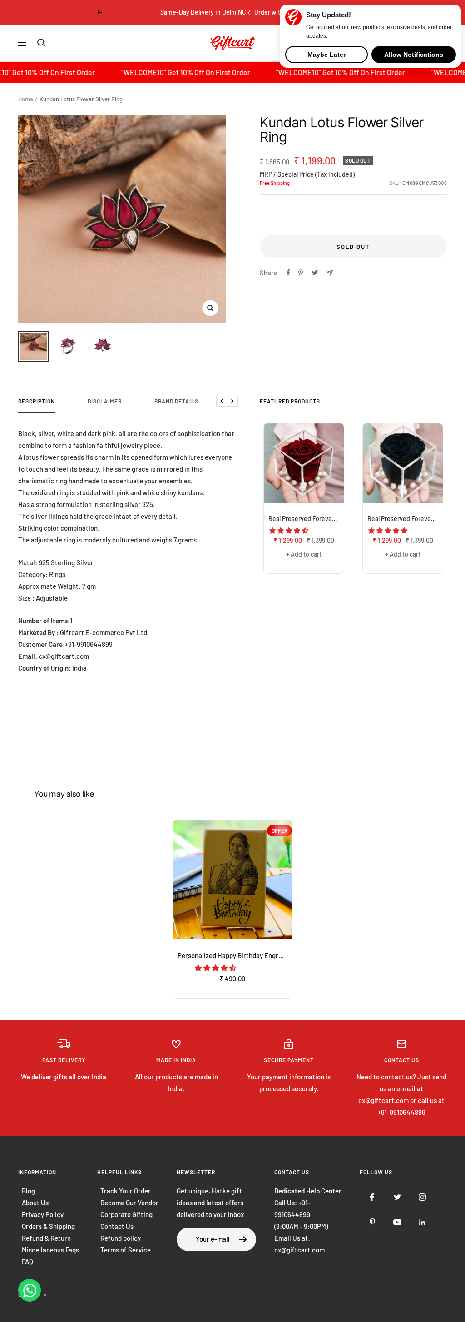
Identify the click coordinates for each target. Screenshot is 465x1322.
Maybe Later (326, 54)
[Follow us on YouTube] (397, 1222)
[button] (289, 530)
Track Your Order (125, 1191)
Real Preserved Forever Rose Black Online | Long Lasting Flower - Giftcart (405, 518)
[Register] (243, 1239)
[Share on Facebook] (288, 272)
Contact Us (117, 1226)
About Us (35, 1202)
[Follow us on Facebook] (372, 1197)
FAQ (27, 1261)
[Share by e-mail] (330, 273)
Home (25, 99)
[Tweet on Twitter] (315, 272)
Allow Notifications (413, 54)
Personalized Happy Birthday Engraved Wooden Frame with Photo (235, 955)
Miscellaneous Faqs (50, 1250)
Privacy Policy (43, 1214)
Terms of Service (125, 1250)
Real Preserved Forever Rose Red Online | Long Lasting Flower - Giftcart (306, 518)
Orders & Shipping (48, 1226)
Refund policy (120, 1238)
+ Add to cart (304, 554)
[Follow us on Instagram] (422, 1197)
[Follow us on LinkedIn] (422, 1222)
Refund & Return (46, 1238)
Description (36, 401)
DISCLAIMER (105, 401)
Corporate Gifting (126, 1214)
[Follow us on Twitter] (397, 1197)
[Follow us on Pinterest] (372, 1222)
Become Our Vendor (129, 1202)
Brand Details (176, 401)
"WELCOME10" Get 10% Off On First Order (157, 72)
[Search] (41, 43)
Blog (28, 1191)
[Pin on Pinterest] (300, 272)
